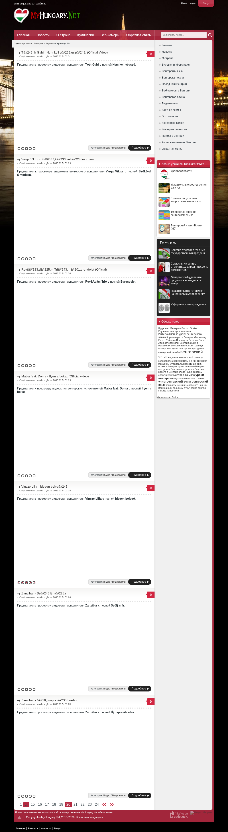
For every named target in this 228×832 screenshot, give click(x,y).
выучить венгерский (180, 357)
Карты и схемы (171, 110)
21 (75, 804)
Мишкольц (200, 337)
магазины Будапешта (170, 363)
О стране (63, 35)
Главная (23, 35)
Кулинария (85, 35)
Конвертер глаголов (174, 129)
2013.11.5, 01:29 (62, 163)
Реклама (33, 828)
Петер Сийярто (166, 340)
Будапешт (164, 328)
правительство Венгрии (191, 366)
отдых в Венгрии (167, 366)
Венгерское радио (173, 97)
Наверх (19, 817)
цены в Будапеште (187, 385)
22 (83, 804)
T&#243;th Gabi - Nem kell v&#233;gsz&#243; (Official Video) (64, 52)
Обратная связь (138, 35)
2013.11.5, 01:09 (62, 597)
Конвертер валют (173, 122)
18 (54, 804)
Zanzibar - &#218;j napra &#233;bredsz (49, 700)
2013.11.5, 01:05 (62, 704)
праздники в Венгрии (192, 369)
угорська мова (186, 375)
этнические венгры (195, 388)
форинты (171, 385)
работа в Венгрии (168, 371)
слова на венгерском (190, 371)
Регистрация (188, 3)
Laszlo (39, 56)
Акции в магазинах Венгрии (179, 142)
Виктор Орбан (189, 328)
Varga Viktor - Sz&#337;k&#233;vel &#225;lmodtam (57, 159)
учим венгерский (170, 381)
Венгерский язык (172, 71)
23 (90, 804)
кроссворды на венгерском (190, 360)
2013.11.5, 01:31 (62, 56)
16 (40, 804)
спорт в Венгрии (167, 375)
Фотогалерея (170, 116)
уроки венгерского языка (190, 378)
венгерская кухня (168, 348)
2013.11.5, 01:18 (62, 490)
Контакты (46, 828)
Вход (206, 3)
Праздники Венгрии (174, 84)
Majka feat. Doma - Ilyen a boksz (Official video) (55, 376)
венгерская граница (192, 345)
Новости (43, 35)
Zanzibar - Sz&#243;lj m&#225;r (43, 593)
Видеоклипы (170, 103)
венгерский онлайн (169, 352)
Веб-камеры (110, 35)
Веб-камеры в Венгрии (176, 90)
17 (47, 804)
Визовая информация (176, 64)
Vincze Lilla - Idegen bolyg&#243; (44, 486)
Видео (106, 147)
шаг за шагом (175, 388)
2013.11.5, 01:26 (62, 273)
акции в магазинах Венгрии (178, 344)
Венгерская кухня (173, 77)
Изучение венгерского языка (174, 331)
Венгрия (175, 328)
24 (97, 804)
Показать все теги (168, 390)
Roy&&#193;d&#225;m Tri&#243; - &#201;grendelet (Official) (64, 269)
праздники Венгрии (169, 369)
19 (61, 804)
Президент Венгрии (187, 340)
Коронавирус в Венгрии (180, 337)
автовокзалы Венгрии (177, 342)
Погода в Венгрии (173, 135)
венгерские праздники (191, 348)
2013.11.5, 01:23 (62, 380)
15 (33, 804)
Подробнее (139, 147)
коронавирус (165, 361)
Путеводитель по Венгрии (59, 15)
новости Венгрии (192, 363)
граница (198, 357)
